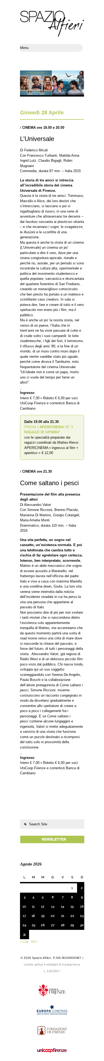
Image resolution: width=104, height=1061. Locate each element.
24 (24, 925)
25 (33, 925)
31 (24, 934)
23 (81, 916)
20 (53, 916)
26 (43, 925)
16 (81, 906)
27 (52, 925)
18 (33, 916)
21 (62, 916)
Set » (34, 941)
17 (24, 916)
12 (42, 906)
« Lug (24, 941)
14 (62, 906)
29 (72, 925)
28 (63, 925)
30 (82, 925)
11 (33, 906)
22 (72, 916)
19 (42, 916)
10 (24, 906)
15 (72, 906)
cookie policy (33, 964)
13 (52, 906)
